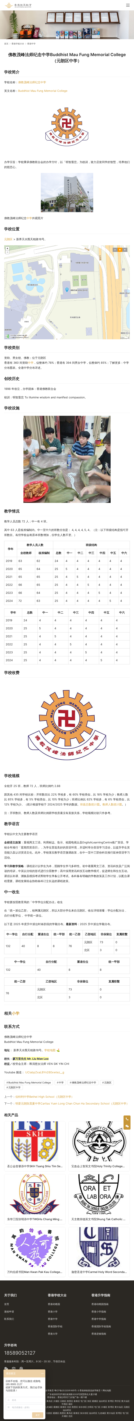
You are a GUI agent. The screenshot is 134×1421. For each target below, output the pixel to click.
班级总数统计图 (90, 804)
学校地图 (49, 1050)
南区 (70, 1404)
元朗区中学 (14, 1087)
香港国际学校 (55, 1326)
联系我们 (9, 1318)
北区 (69, 1407)
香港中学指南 (98, 1318)
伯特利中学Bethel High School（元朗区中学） (44, 1096)
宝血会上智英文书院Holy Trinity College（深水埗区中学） (100, 1166)
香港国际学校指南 (101, 1326)
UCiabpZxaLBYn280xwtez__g (44, 1072)
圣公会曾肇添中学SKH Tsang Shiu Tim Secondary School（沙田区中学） (36, 1166)
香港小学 (53, 1311)
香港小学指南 (98, 1311)
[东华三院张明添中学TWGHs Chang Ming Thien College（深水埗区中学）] (34, 1199)
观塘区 (95, 1401)
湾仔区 (117, 1401)
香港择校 (84, 1390)
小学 (16, 1013)
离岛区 (49, 1401)
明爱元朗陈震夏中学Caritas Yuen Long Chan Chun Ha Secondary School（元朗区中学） (72, 1103)
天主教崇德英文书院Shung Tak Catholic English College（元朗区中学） (100, 1219)
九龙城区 (48, 1407)
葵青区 (77, 1401)
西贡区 (70, 1401)
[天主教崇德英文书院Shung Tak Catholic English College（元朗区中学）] (99, 1199)
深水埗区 (83, 1407)
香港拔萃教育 (47, 1390)
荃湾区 (111, 1401)
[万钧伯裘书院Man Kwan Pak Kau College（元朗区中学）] (34, 1252)
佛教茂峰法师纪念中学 (32, 82)
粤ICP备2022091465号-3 (66, 1390)
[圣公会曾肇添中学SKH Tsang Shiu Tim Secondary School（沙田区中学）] (34, 1146)
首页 (6, 43)
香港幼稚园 (54, 1304)
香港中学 (53, 1318)
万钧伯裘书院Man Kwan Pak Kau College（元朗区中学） (36, 1272)
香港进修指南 (98, 1333)
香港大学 (53, 1333)
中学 (29, 218)
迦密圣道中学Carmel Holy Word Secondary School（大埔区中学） (100, 1272)
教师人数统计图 (112, 804)
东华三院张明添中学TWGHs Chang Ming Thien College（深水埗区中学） (36, 1219)
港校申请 (9, 1311)
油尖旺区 (103, 1401)
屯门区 (83, 1401)
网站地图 (107, 1390)
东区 (89, 1401)
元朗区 (8, 239)
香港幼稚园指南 (100, 1304)
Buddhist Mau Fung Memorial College (42, 90)
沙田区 (90, 1407)
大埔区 (56, 1401)
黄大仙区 (125, 1401)
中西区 (65, 1404)
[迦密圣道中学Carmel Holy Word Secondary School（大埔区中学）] (99, 1252)
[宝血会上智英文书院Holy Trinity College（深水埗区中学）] (99, 1146)
